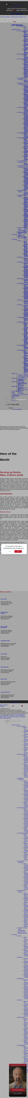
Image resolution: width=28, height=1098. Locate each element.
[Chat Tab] (14, 549)
